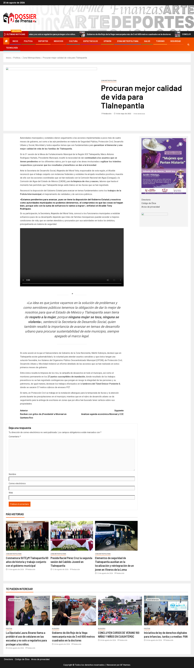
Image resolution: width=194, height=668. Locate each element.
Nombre (12, 474)
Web (11, 492)
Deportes (43, 41)
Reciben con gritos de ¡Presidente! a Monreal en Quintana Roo (43, 414)
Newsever (111, 665)
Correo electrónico (17, 483)
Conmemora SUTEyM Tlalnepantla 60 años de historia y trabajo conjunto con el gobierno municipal (27, 561)
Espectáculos (90, 41)
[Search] (188, 44)
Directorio (146, 199)
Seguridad (175, 41)
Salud (147, 41)
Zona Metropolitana (127, 41)
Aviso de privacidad (150, 207)
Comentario (15, 436)
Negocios (58, 41)
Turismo (160, 41)
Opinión (107, 41)
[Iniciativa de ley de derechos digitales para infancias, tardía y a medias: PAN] (166, 610)
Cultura (73, 41)
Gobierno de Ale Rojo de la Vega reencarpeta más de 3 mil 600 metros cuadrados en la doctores (106, 34)
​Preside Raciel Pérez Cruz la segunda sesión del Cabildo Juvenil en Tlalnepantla (71, 561)
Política (28, 41)
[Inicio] (6, 41)
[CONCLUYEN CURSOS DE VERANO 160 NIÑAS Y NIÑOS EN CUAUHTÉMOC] (120, 610)
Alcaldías (55, 628)
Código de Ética (148, 203)
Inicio (15, 41)
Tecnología (12, 48)
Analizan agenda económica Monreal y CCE (102, 412)
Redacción (107, 114)
